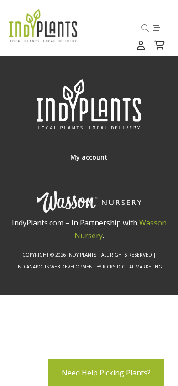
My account (89, 157)
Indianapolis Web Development (55, 266)
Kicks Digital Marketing (132, 266)
